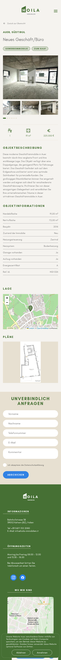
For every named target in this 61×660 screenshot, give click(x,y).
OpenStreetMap (42, 328)
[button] (30, 308)
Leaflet (31, 328)
